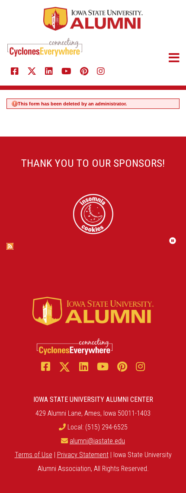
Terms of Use (33, 455)
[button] (161, 58)
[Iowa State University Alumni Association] (93, 18)
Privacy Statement (83, 455)
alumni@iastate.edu (97, 441)
